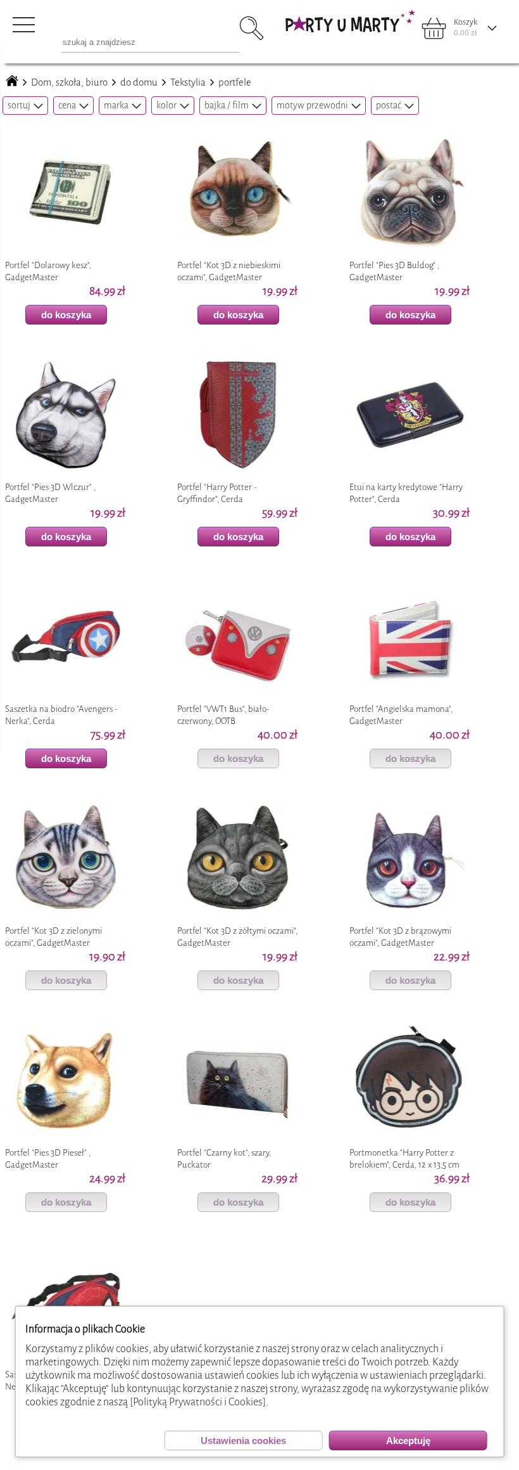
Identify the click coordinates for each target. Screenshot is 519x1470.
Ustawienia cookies (243, 1440)
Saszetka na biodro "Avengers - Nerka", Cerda (61, 715)
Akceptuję (408, 1440)
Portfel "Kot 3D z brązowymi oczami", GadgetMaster (400, 937)
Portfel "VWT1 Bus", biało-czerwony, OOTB (223, 715)
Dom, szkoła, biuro (69, 82)
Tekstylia (188, 82)
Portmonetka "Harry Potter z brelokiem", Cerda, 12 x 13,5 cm (404, 1159)
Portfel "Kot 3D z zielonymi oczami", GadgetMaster (53, 937)
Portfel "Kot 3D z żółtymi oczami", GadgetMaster (237, 937)
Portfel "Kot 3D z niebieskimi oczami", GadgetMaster (228, 271)
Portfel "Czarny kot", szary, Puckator (224, 1159)
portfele (234, 82)
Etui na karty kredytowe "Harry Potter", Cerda (406, 493)
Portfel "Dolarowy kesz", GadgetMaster (48, 271)
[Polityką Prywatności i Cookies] (198, 1402)
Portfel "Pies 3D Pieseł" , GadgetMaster (48, 1159)
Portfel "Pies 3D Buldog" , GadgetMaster (394, 271)
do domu (139, 82)
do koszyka (66, 314)
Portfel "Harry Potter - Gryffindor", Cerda (217, 493)
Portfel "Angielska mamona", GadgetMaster (401, 715)
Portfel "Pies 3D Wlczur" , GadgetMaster (50, 493)
